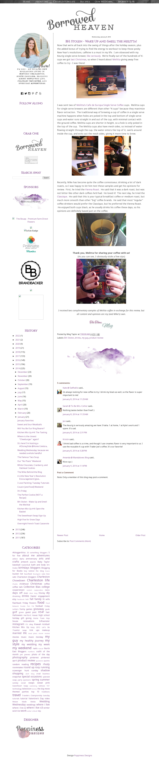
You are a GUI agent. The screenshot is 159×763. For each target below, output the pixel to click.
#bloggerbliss (19, 552)
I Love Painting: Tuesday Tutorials (33, 483)
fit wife (46, 599)
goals (47, 609)
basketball (26, 565)
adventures (43, 555)
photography (19, 657)
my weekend (22, 648)
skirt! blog (29, 674)
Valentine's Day (36, 698)
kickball (46, 624)
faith (27, 599)
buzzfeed (28, 574)
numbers (31, 651)
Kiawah (37, 624)
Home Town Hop (41, 618)
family (37, 599)
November (23, 376)
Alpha (22, 559)
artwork (24, 561)
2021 (17, 339)
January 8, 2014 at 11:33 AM (75, 414)
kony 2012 (35, 627)
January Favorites (25, 420)
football (39, 606)
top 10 (35, 691)
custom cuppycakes (35, 590)
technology (17, 689)
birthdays (23, 567)
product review (96, 337)
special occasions (32, 676)
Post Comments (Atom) (80, 541)
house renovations (23, 621)
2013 (17, 529)
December (23, 372)
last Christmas (78, 59)
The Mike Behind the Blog (29, 472)
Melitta (116, 59)
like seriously (93, 55)
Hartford (27, 615)
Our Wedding (104, 1)
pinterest (34, 657)
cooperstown (18, 590)
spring (35, 679)
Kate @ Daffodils (70, 387)
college (46, 586)
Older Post (140, 535)
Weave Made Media (24, 701)
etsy (14, 599)
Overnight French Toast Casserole (33, 523)
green (21, 612)
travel (16, 695)
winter (46, 707)
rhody (46, 664)
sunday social (19, 683)
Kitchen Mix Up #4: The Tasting (32, 432)
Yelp (39, 711)
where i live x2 (19, 707)
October (22, 380)
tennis (34, 689)
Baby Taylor (44, 561)
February (22, 412)
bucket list (17, 573)
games (29, 609)
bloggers (35, 567)
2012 (17, 533)
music (23, 637)
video (47, 698)
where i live (43, 704)
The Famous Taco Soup (28, 457)
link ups (34, 630)
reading (25, 664)
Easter (34, 596)
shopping (17, 673)
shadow (45, 670)
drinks (78, 337)
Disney (42, 593)
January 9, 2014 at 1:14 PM (75, 465)
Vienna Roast (92, 189)
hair (48, 612)
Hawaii (35, 615)
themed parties (20, 691)
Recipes (85, 1)
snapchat (16, 676)
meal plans (32, 633)
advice (15, 559)
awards (33, 562)
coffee (47, 583)
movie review (44, 633)
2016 (17, 360)
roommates (17, 667)
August (21, 388)
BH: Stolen (69, 337)
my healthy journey (32, 640)
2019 (17, 348)
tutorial (23, 698)
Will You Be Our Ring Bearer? (31, 428)
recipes (35, 664)
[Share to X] (96, 334)
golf (14, 612)
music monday (35, 637)
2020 (17, 343)
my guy (85, 337)
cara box (46, 574)
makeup (46, 630)
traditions (46, 692)
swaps (31, 682)
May (20, 400)
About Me (41, 1)
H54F (41, 612)
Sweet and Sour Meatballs (29, 424)
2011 (17, 537)
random (16, 664)
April (20, 404)
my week (44, 644)
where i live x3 (35, 707)
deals (26, 593)
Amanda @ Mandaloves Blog (76, 457)
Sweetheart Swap (20, 686)
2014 (17, 368)
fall (31, 599)
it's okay (29, 624)
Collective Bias (32, 586)
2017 (17, 356)
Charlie (15, 584)
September (23, 384)
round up (29, 667)
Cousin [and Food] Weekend (30, 487)
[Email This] (91, 334)
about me (28, 555)
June (20, 396)
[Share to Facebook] (98, 334)
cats (14, 577)
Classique (62, 196)
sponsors (27, 680)
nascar (40, 648)
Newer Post (62, 535)
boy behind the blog (34, 571)
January (21, 417)
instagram (18, 624)
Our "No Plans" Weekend (29, 461)
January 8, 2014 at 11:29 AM (75, 399)
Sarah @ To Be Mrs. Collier (75, 406)
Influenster (44, 621)
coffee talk (17, 587)
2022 (17, 335)
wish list (16, 711)
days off (17, 592)
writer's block (32, 711)
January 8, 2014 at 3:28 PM (75, 450)
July (20, 392)
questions (39, 661)
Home (26, 1)
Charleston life (64, 1)
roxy (37, 667)
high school (44, 615)
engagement (44, 596)
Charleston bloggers (26, 577)
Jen (64, 421)
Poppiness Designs (83, 755)
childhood (23, 583)
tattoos (42, 686)
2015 (17, 364)
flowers (32, 603)
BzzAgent (36, 574)
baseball (16, 564)
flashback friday (20, 603)
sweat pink (43, 682)
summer (45, 679)
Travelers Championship (32, 695)
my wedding (29, 644)
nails (35, 648)
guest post (31, 612)
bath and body (38, 564)
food (40, 602)
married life (19, 633)
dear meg (33, 593)
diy (48, 592)
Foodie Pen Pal (27, 606)
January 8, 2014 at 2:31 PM (75, 432)
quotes (47, 660)
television (26, 688)
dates (47, 590)
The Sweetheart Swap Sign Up (31, 515)
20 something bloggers (37, 552)
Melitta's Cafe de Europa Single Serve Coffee (100, 105)
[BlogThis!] (94, 334)
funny (22, 609)
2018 (17, 352)
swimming (33, 686)
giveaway (38, 609)
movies (15, 637)
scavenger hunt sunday (25, 670)
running (45, 667)
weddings (31, 704)
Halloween (17, 615)
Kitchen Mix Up (20, 627)
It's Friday (22, 490)
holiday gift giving (21, 618)
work (24, 710)
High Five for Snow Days (28, 519)
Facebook (20, 599)
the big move (43, 688)
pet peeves (25, 654)
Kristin (66, 439)
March (21, 408)
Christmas (36, 583)
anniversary (31, 558)
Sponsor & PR (126, 1)
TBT (48, 686)
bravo (47, 571)
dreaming (16, 596)
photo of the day (41, 654)
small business (43, 673)
